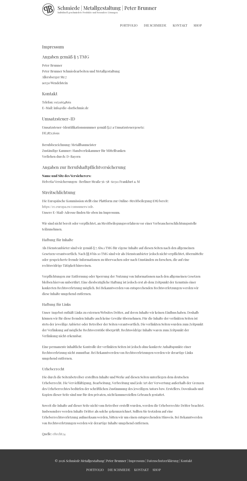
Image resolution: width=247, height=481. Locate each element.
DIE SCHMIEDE (155, 25)
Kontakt (186, 461)
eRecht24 (59, 434)
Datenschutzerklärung (163, 461)
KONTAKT (180, 25)
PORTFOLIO (129, 25)
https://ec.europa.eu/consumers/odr (67, 206)
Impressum (137, 461)
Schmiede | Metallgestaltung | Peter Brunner (107, 7)
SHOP (198, 25)
